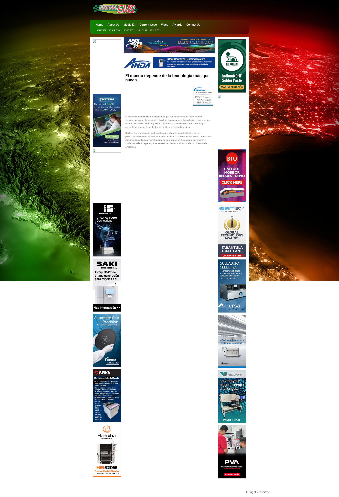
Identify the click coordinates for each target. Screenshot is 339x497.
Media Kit (129, 24)
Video (164, 24)
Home (99, 24)
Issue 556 (114, 30)
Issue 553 (155, 30)
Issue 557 (101, 30)
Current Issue (148, 24)
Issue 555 (128, 30)
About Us (113, 24)
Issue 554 (141, 30)
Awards (177, 24)
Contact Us (193, 24)
